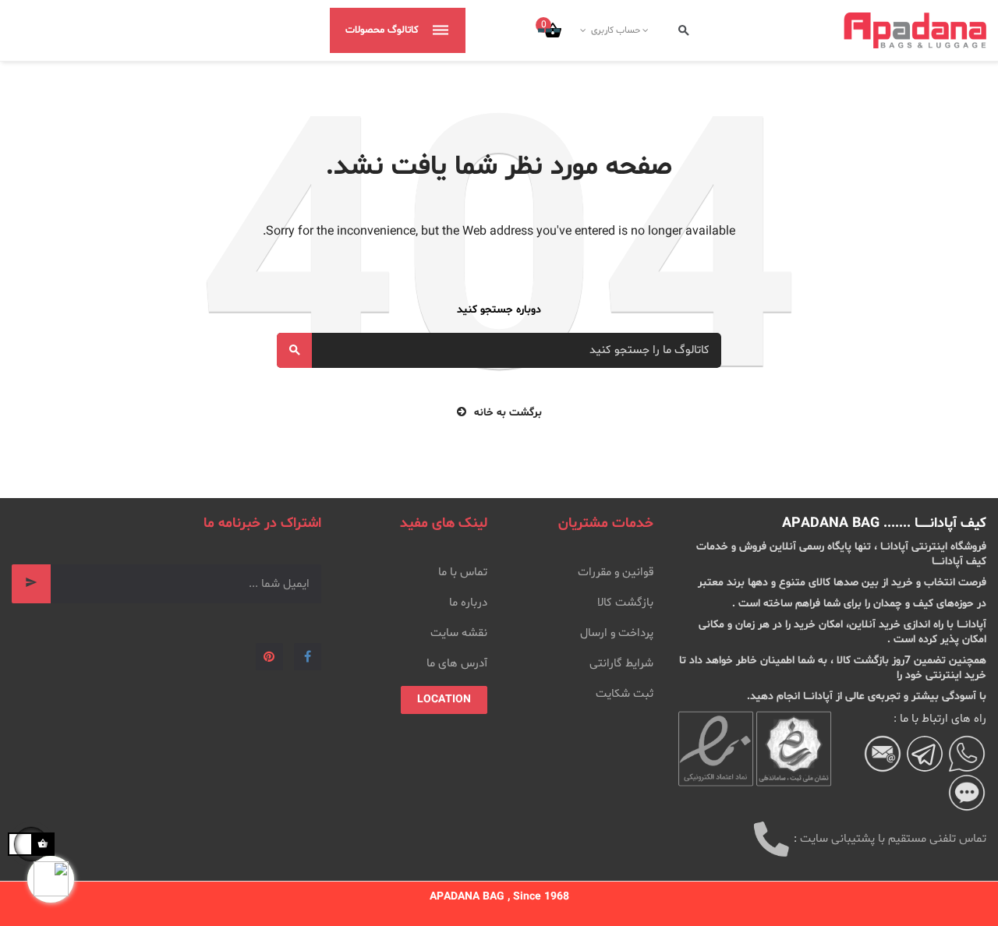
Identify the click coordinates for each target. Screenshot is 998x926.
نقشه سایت (458, 633)
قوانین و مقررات (615, 572)
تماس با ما (462, 572)
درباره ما (468, 603)
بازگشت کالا (625, 603)
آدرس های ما (456, 664)
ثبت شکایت (624, 694)
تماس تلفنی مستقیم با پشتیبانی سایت (893, 839)
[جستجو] (684, 30)
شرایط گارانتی (621, 664)
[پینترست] (269, 656)
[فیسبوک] (307, 656)
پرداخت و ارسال (616, 633)
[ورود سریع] (646, 30)
